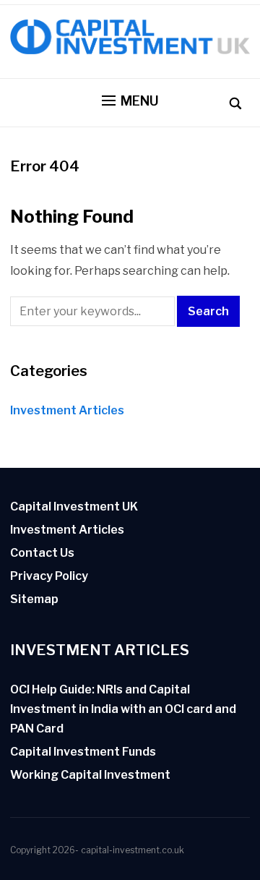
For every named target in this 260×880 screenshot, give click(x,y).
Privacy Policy (49, 576)
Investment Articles (67, 410)
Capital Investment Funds (83, 752)
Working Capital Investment (90, 775)
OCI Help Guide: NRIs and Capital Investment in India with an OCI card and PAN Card (123, 709)
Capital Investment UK (74, 506)
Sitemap (34, 599)
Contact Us (42, 553)
